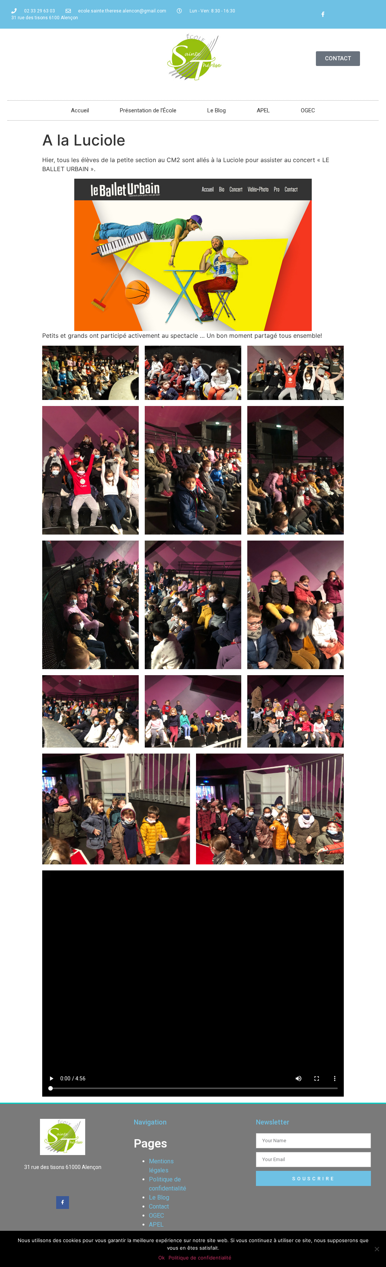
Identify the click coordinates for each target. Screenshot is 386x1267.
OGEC (308, 110)
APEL (263, 110)
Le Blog (216, 110)
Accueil (80, 110)
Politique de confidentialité (199, 1258)
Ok (161, 1258)
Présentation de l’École (148, 110)
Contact (159, 1206)
